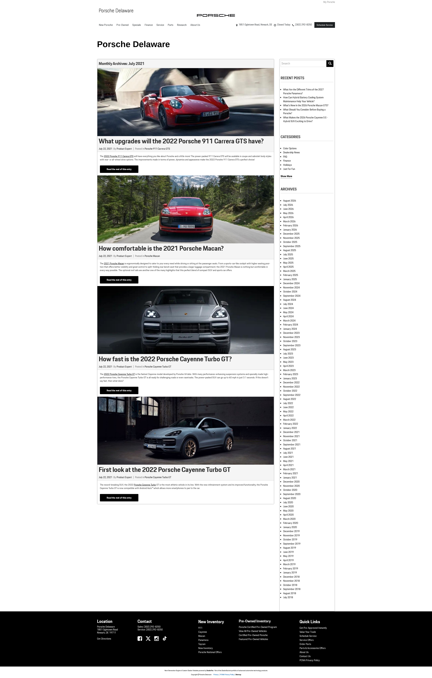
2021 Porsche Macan (114, 263)
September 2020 (291, 494)
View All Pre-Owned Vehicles (253, 631)
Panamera (203, 640)
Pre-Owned (122, 25)
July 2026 (288, 205)
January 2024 (290, 329)
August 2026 (289, 201)
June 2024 (288, 308)
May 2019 (288, 556)
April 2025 (288, 267)
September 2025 (291, 246)
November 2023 (291, 337)
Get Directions (104, 639)
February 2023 (290, 374)
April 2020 (288, 515)
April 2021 (288, 465)
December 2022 (291, 382)
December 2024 (291, 283)
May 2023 (288, 362)
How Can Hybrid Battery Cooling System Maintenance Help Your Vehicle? (303, 99)
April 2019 (288, 560)
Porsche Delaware (133, 44)
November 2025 (291, 238)
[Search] (329, 63)
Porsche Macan (152, 256)
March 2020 (289, 519)
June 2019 (288, 552)
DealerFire (210, 670)
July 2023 (288, 354)
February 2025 (290, 275)
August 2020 (289, 498)
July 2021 (288, 453)
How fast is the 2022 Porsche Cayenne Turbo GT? (165, 359)
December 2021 (291, 432)
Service (160, 25)
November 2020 (291, 486)
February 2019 (290, 569)
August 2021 (289, 449)
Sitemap (238, 674)
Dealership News (291, 152)
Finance (149, 25)
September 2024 (291, 296)
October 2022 (290, 391)
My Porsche (329, 2)
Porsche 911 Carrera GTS (157, 149)
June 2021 (288, 457)
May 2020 (288, 511)
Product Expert (124, 149)
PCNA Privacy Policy (310, 660)
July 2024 (288, 304)
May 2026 (288, 213)
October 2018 (290, 585)
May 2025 (288, 263)
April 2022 (288, 416)
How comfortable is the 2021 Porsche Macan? (161, 248)
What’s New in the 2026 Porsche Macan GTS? (305, 105)
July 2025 (288, 254)
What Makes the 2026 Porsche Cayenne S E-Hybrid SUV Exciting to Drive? (305, 119)
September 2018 (291, 589)
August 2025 (289, 250)
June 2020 (288, 506)
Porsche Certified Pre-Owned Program (258, 627)
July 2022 (288, 403)
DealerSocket (226, 670)
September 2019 (291, 544)
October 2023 (290, 341)
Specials (136, 25)
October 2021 (290, 440)
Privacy (216, 674)
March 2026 (289, 221)
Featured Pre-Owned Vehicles (253, 639)
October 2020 (290, 490)
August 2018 (289, 593)
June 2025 (288, 259)
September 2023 (291, 345)
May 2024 (288, 312)
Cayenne (202, 632)
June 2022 (288, 407)
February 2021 (290, 473)
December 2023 (291, 333)
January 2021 (290, 478)
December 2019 (291, 531)
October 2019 (290, 540)
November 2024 (291, 288)
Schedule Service (325, 25)
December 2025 (291, 234)
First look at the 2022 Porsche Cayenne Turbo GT (165, 469)
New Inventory (205, 648)
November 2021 (291, 436)
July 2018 (288, 597)
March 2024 (289, 321)
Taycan (201, 644)
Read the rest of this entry (119, 169)
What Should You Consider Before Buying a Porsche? (304, 112)
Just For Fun (289, 169)
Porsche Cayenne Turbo (145, 485)
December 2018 (291, 577)
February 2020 (290, 523)
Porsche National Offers (210, 652)
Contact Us (305, 656)
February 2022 (290, 424)
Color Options (289, 148)
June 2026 (288, 209)
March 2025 (289, 271)
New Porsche (106, 25)
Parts (170, 25)
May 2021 (288, 461)
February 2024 (290, 325)
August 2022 (289, 399)
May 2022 (288, 411)
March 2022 (289, 420)
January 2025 (290, 279)
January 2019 (290, 573)
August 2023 (289, 349)
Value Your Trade (308, 632)
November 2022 (291, 387)
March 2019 (289, 564)
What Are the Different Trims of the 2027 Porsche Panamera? (303, 91)
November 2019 (291, 535)
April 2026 (288, 217)
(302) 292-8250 (152, 627)
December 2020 (291, 482)
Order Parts (305, 644)
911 (200, 628)
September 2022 (291, 395)
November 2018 (291, 581)
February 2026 (290, 225)
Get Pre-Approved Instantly (313, 628)
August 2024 (289, 300)
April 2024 (288, 316)
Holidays (287, 165)
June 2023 (288, 358)
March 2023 (289, 370)
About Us (195, 25)
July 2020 (288, 502)
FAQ (285, 157)
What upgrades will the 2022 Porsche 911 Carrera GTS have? (181, 141)
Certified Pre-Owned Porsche (253, 635)
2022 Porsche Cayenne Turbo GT (119, 374)
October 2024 (290, 292)
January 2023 (290, 378)
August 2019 (289, 548)
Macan (201, 636)
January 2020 (290, 527)
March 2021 (289, 469)
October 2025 (290, 242)
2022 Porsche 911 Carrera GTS (118, 156)
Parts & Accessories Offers (313, 648)
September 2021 (291, 445)
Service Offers (307, 640)
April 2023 (288, 366)
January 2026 (290, 230)
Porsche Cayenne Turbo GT (158, 367)
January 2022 (290, 428)
